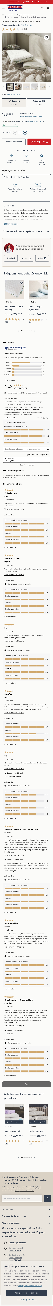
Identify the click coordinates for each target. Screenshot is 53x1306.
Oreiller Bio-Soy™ (36, 1131)
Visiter (40, 258)
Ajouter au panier (37, 142)
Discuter (25, 258)
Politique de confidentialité (24, 1191)
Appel (9, 258)
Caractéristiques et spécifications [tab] (22, 231)
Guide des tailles (14, 94)
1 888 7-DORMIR (15, 1258)
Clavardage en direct (17, 1243)
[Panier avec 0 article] (48, 8)
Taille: (11, 94)
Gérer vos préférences (27, 1300)
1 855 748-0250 (15, 1251)
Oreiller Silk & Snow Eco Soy (14, 308)
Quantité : (7, 132)
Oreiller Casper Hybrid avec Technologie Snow (37, 308)
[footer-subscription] (47, 1198)
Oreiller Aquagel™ (13, 1131)
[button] (49, 86)
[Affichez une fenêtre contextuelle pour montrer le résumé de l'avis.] (23, 319)
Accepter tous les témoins (26, 1293)
